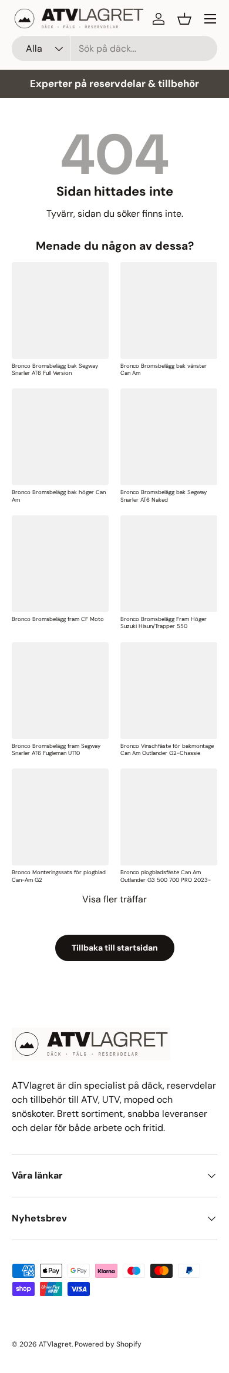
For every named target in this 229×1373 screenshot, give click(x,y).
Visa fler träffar (114, 899)
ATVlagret (55, 1344)
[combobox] (114, 48)
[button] (184, 19)
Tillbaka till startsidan (115, 947)
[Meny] (210, 19)
